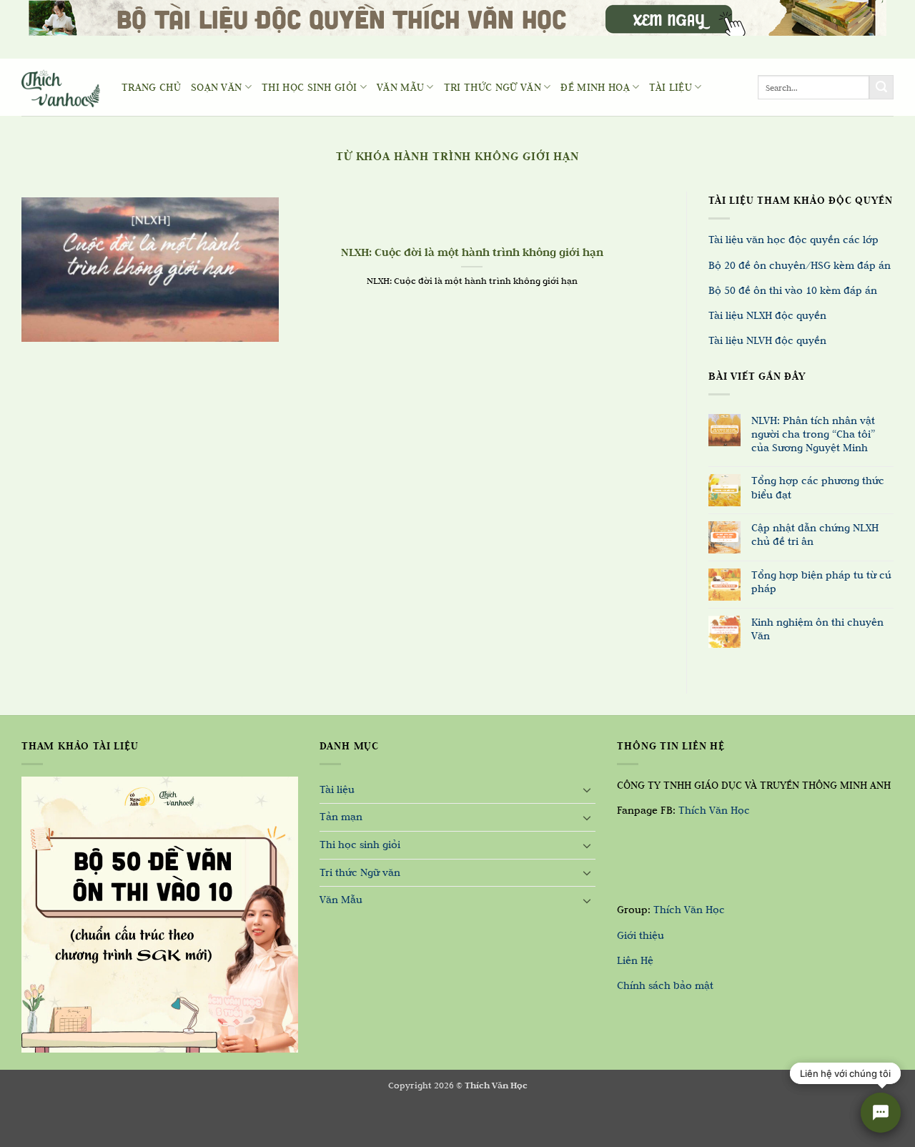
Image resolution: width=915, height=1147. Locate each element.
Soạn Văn (216, 87)
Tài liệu (670, 87)
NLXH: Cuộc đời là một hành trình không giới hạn (472, 252)
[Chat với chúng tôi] (881, 1113)
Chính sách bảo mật (665, 985)
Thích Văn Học (714, 810)
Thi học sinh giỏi (309, 87)
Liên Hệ (635, 960)
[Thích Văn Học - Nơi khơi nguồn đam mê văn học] (60, 87)
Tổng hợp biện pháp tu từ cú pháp (821, 581)
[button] (20, 1132)
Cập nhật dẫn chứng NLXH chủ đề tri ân (815, 534)
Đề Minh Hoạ (595, 87)
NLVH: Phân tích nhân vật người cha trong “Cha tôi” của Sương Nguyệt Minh (813, 434)
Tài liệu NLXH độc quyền (767, 315)
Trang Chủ (151, 87)
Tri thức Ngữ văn (492, 87)
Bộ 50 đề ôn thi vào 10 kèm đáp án (792, 290)
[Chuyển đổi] (586, 789)
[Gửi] (881, 87)
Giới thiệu (640, 935)
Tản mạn (341, 816)
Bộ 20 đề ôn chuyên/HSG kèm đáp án (799, 265)
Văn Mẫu (400, 87)
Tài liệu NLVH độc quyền (767, 340)
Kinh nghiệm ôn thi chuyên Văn (817, 629)
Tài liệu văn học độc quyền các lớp (793, 239)
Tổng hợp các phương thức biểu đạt (817, 487)
